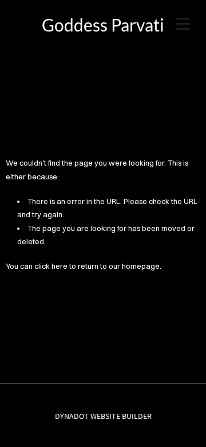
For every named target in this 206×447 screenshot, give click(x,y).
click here (51, 265)
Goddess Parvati (103, 24)
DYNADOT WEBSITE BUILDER (103, 416)
